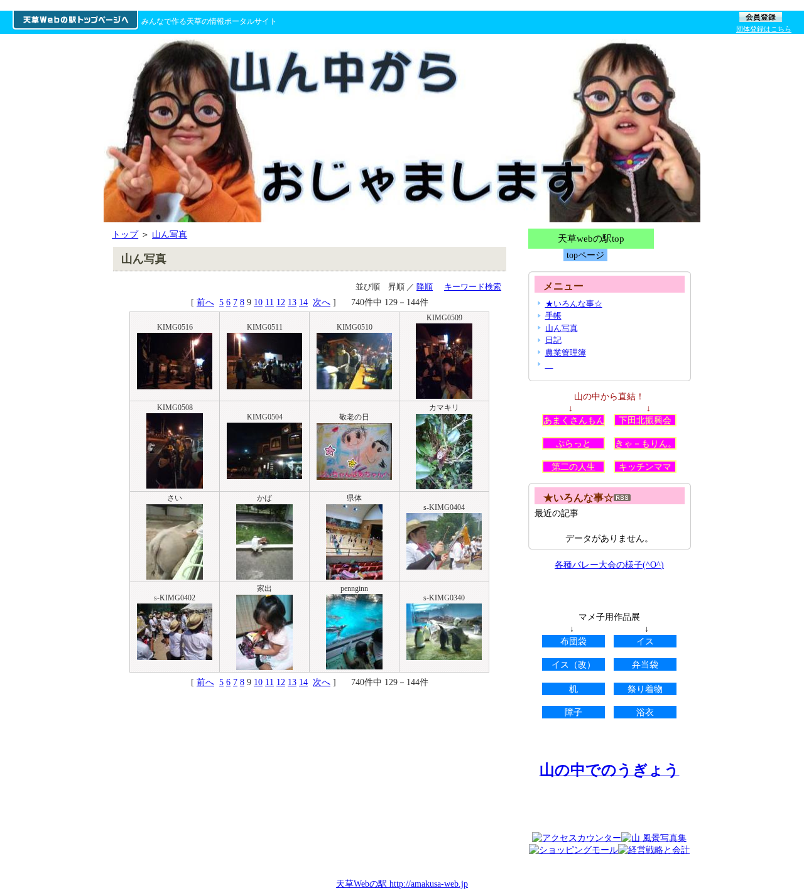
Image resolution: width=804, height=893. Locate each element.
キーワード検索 (472, 286)
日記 (553, 340)
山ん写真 (169, 234)
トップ (125, 234)
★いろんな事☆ (573, 303)
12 (280, 302)
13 (292, 302)
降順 (424, 286)
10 (258, 302)
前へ (205, 302)
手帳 (553, 315)
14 (303, 302)
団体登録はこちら (763, 29)
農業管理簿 (565, 352)
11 (269, 302)
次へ (321, 302)
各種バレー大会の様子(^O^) (609, 565)
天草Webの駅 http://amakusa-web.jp (402, 884)
